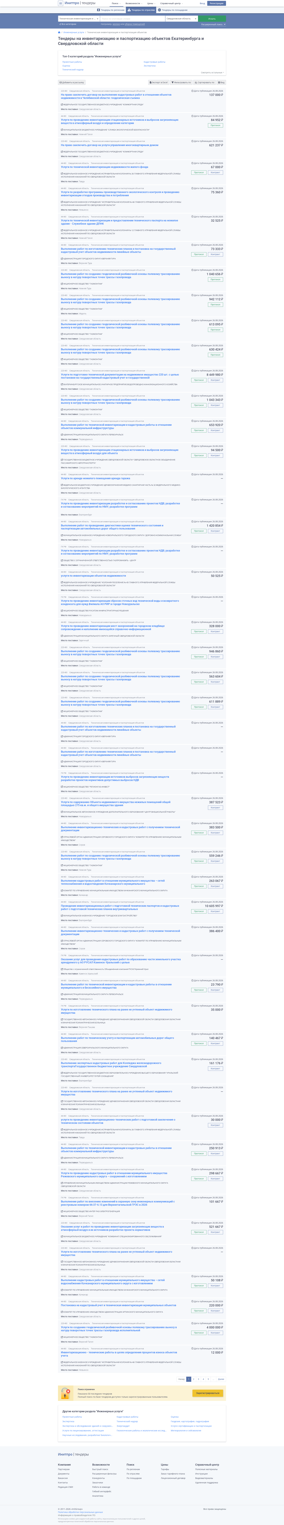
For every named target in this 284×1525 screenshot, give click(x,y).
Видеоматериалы (204, 1478)
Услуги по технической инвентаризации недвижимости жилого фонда (104, 166)
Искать (212, 18)
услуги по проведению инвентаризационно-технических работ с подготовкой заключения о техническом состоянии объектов (118, 1121)
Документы (63, 1473)
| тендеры (80, 3)
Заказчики (97, 1482)
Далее (221, 1379)
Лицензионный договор (173, 1478)
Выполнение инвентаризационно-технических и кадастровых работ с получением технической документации (120, 829)
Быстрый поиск (100, 1469)
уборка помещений (135, 24)
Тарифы (165, 1469)
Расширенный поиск (213, 24)
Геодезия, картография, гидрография (190, 1421)
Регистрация (216, 3)
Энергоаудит (123, 1426)
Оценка (66, 65)
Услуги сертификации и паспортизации (191, 1426)
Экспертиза (150, 65)
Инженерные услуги (73, 32)
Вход (202, 3)
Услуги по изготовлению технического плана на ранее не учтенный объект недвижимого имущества (116, 1011)
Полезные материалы (206, 1469)
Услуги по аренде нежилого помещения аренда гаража (95, 478)
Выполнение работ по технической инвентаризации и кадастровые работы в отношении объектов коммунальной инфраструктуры (116, 426)
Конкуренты (98, 1478)
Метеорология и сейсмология (186, 1430)
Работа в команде (101, 1487)
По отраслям (133, 1473)
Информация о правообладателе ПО (76, 1515)
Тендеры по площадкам (172, 10)
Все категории (67, 24)
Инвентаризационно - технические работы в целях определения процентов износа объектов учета (119, 1354)
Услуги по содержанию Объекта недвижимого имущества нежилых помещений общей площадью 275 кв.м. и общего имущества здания (115, 803)
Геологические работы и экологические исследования (142, 1430)
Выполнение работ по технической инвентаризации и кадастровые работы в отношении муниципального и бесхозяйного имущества (116, 986)
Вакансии (63, 1478)
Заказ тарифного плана (173, 1473)
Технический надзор (73, 69)
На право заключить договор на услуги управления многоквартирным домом (109, 145)
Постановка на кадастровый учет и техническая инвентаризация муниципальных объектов (118, 1305)
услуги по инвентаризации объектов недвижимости (93, 575)
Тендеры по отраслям (141, 10)
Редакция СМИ (65, 1487)
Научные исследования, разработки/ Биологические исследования (87, 1435)
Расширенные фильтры (104, 1473)
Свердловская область (79, 91)
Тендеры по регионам (110, 10)
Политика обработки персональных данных (80, 1512)
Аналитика (97, 1495)
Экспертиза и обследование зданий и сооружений (87, 1426)
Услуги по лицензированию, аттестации (83, 1430)
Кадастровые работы (154, 61)
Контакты (63, 1482)
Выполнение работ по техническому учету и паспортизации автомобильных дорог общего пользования (117, 1039)
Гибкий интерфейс (101, 1491)
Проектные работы (72, 61)
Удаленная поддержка (206, 1482)
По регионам (133, 1469)
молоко (116, 24)
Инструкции (201, 1473)
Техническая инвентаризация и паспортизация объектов (118, 91)
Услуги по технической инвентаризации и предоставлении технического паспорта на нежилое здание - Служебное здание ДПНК (119, 222)
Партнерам (64, 1469)
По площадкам (134, 1478)
